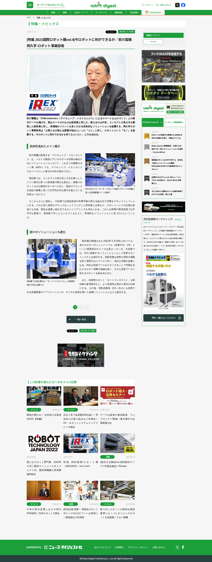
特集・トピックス (44, 17)
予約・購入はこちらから (163, 317)
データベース (101, 12)
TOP (29, 17)
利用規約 (119, 547)
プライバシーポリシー (138, 547)
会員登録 (134, 12)
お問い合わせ (165, 5)
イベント (153, 41)
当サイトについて (102, 547)
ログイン (149, 5)
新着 (53, 12)
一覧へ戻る (80, 319)
